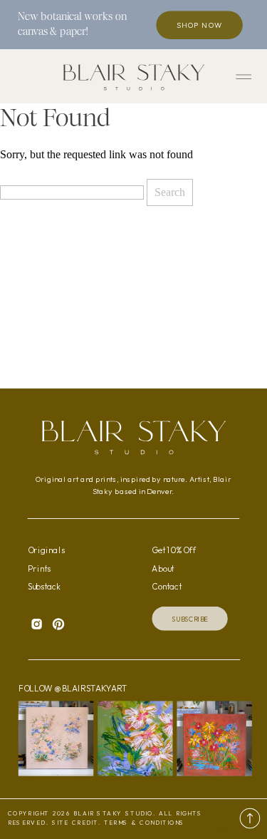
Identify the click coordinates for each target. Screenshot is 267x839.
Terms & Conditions (144, 823)
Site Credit (75, 823)
